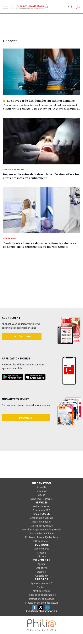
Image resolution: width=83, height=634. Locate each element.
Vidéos (41, 495)
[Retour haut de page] (76, 624)
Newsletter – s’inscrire (41, 499)
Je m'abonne (21, 336)
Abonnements (41, 548)
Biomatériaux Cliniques (42, 533)
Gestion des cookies (41, 611)
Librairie (41, 556)
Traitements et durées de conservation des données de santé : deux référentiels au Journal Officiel (39, 245)
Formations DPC (41, 510)
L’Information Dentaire (41, 517)
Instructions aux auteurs (41, 598)
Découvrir (25, 417)
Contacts (41, 587)
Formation (41, 491)
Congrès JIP (41, 575)
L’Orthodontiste (41, 541)
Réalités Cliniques (41, 521)
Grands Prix (41, 568)
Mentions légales (41, 591)
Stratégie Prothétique (41, 525)
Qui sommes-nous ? (41, 583)
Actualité (41, 487)
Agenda (42, 564)
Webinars (41, 571)
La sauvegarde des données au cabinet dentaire (41, 100)
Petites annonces (41, 506)
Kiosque (41, 552)
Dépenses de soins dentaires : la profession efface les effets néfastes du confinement (41, 176)
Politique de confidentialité (42, 594)
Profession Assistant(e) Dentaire (41, 537)
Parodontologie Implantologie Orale (41, 529)
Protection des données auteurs (41, 602)
